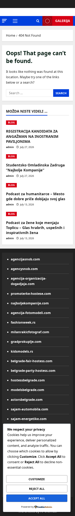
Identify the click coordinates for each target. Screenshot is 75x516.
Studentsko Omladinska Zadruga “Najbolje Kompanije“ (35, 167)
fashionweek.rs (23, 322)
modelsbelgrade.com (27, 390)
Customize (37, 479)
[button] (4, 20)
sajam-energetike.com (29, 419)
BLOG (11, 122)
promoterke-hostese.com (31, 293)
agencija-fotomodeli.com (31, 313)
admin (10, 147)
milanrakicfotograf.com (30, 332)
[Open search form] (37, 21)
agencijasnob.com (25, 259)
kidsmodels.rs (22, 351)
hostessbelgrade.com (28, 380)
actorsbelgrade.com (27, 399)
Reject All (37, 489)
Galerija (62, 21)
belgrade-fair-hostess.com (31, 361)
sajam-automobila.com (29, 409)
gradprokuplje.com (26, 341)
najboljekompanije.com (30, 303)
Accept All (36, 498)
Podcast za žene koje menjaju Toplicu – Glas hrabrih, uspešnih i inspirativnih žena (35, 227)
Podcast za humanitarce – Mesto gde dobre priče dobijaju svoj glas (35, 196)
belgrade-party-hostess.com (33, 370)
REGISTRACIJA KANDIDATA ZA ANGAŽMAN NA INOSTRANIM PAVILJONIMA (32, 136)
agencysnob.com (24, 269)
